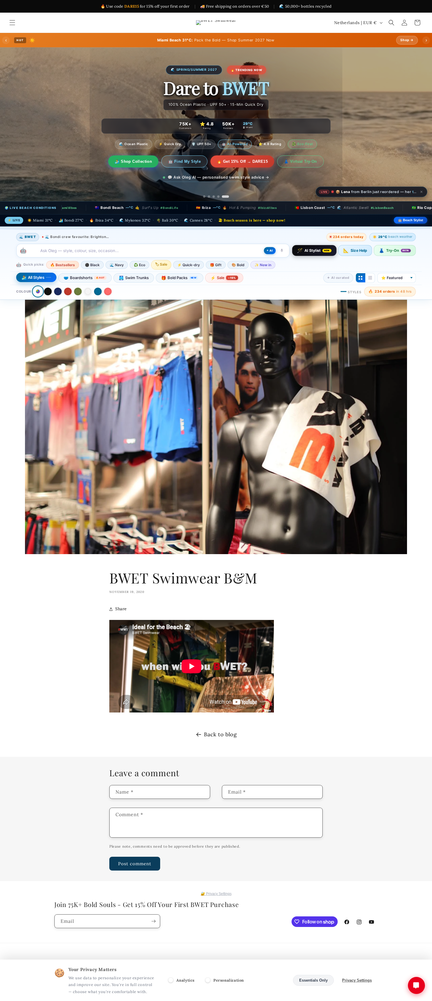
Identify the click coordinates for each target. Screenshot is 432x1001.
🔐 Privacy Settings (216, 894)
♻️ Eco (139, 264)
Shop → (407, 40)
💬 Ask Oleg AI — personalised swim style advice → (218, 177)
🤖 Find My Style (189, 161)
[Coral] (108, 291)
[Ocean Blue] (98, 291)
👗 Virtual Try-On (305, 161)
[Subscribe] (153, 921)
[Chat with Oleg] (416, 985)
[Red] (68, 291)
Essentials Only (313, 980)
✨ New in (262, 264)
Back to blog (220, 734)
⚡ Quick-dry (188, 264)
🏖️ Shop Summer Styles (133, 161)
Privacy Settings (357, 980)
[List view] (370, 277)
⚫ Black (92, 264)
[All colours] (37, 291)
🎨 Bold (238, 264)
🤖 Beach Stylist (410, 220)
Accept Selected (270, 980)
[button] (12, 22)
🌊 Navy (117, 264)
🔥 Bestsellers (62, 264)
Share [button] (121, 608)
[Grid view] (360, 277)
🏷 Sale (161, 264)
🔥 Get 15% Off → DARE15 (247, 161)
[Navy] (58, 291)
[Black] (48, 291)
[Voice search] (282, 250)
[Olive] (78, 291)
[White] (88, 291)
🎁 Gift (216, 264)
